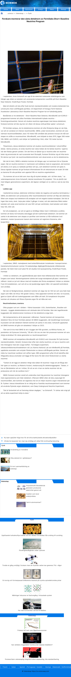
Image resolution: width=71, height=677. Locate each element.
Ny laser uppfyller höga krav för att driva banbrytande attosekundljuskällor (30, 438)
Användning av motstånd (19, 450)
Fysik (30, 13)
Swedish (39, 667)
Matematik (56, 667)
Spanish (22, 667)
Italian (14, 667)
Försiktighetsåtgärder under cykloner (32, 550)
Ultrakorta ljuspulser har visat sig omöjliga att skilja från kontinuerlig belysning (31, 441)
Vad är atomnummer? (33, 502)
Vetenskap (19, 13)
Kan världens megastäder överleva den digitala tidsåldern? (32, 645)
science (10, 13)
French (5, 667)
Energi (40, 9)
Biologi (63, 9)
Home (6, 9)
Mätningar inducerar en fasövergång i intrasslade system (32, 595)
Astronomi (28, 9)
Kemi (17, 9)
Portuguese (30, 667)
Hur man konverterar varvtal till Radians (32, 610)
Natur (52, 9)
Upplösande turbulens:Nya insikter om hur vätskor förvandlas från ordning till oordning (31, 535)
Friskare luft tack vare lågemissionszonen (32, 630)
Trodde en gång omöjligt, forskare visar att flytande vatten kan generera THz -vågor (32, 565)
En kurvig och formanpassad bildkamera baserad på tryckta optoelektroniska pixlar (32, 580)
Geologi (48, 667)
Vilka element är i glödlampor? (21, 458)
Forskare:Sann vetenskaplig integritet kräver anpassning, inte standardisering (32, 659)
